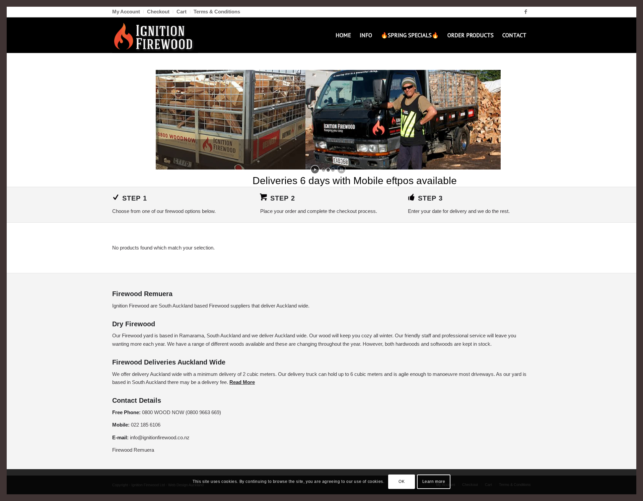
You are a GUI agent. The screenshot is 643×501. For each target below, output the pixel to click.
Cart (181, 11)
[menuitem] (128, 11)
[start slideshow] (314, 169)
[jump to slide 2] (328, 170)
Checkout (158, 11)
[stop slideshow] (341, 169)
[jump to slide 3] (333, 170)
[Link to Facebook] (526, 12)
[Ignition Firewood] (155, 35)
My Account (126, 11)
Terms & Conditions (217, 11)
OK (402, 481)
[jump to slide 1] (323, 170)
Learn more (433, 481)
